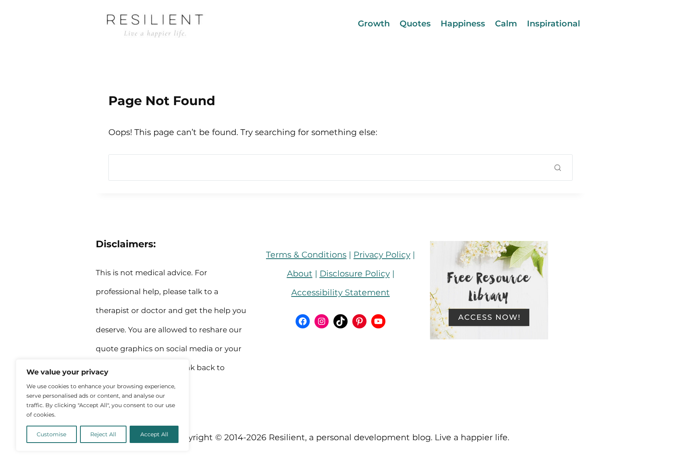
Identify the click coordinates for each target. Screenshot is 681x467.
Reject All (103, 434)
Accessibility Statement (340, 292)
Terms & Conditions (306, 254)
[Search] (558, 167)
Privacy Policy (382, 254)
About (300, 273)
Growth (374, 23)
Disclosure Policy (355, 273)
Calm (506, 23)
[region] (102, 405)
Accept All (154, 434)
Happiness (463, 23)
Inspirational (553, 23)
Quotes (415, 23)
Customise (51, 434)
